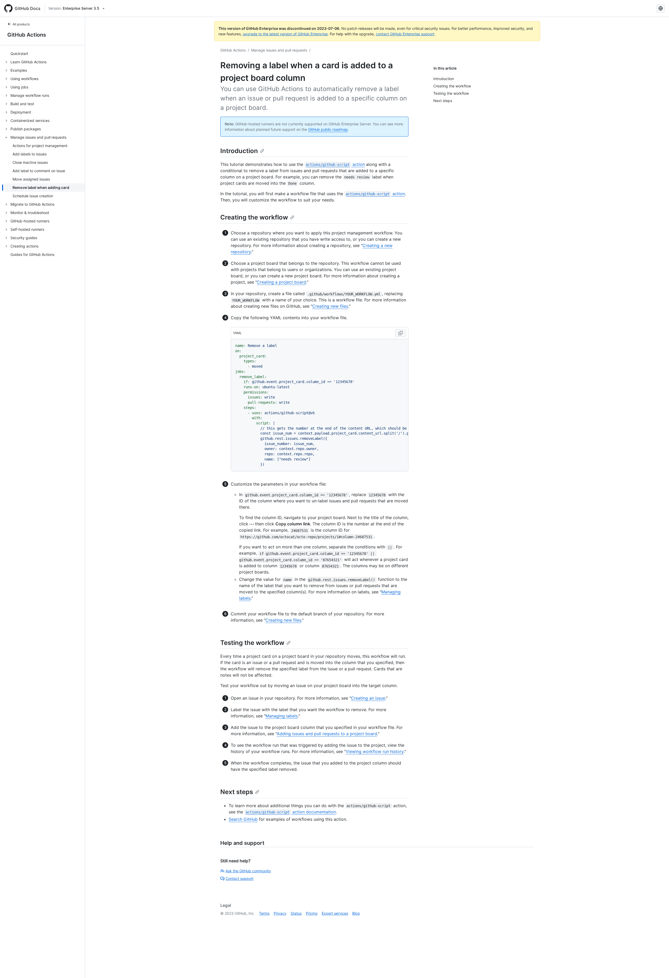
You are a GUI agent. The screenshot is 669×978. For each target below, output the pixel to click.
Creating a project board (281, 282)
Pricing (312, 913)
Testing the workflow (252, 643)
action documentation (291, 811)
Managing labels (282, 715)
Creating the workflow (254, 217)
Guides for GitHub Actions (32, 254)
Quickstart (19, 54)
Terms (264, 913)
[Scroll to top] (657, 966)
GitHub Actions (26, 35)
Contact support (239, 878)
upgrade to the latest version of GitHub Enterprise (285, 34)
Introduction (239, 151)
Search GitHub (243, 819)
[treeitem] (44, 53)
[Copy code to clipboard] (400, 333)
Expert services (335, 913)
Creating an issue (368, 698)
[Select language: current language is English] (660, 8)
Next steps (236, 792)
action (335, 164)
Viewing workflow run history (374, 751)
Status (296, 913)
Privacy (280, 913)
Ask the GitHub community (248, 871)
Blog (356, 913)
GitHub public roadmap (328, 129)
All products (21, 24)
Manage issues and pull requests (279, 50)
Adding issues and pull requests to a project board (327, 733)
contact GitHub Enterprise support (405, 34)
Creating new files (330, 306)
